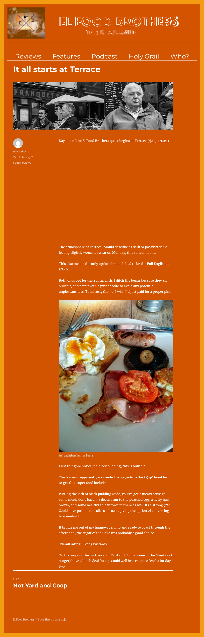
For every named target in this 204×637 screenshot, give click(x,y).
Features (66, 56)
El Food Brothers (23, 619)
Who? (179, 56)
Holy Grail (144, 56)
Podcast (104, 56)
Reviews (28, 56)
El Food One (21, 151)
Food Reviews (22, 162)
